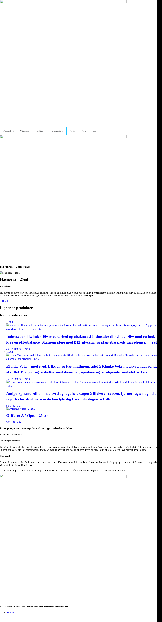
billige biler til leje (101, 618)
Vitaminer (24, 131)
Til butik (4, 301)
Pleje (84, 131)
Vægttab (39, 131)
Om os (95, 131)
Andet (72, 131)
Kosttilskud (8, 131)
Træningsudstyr (56, 131)
